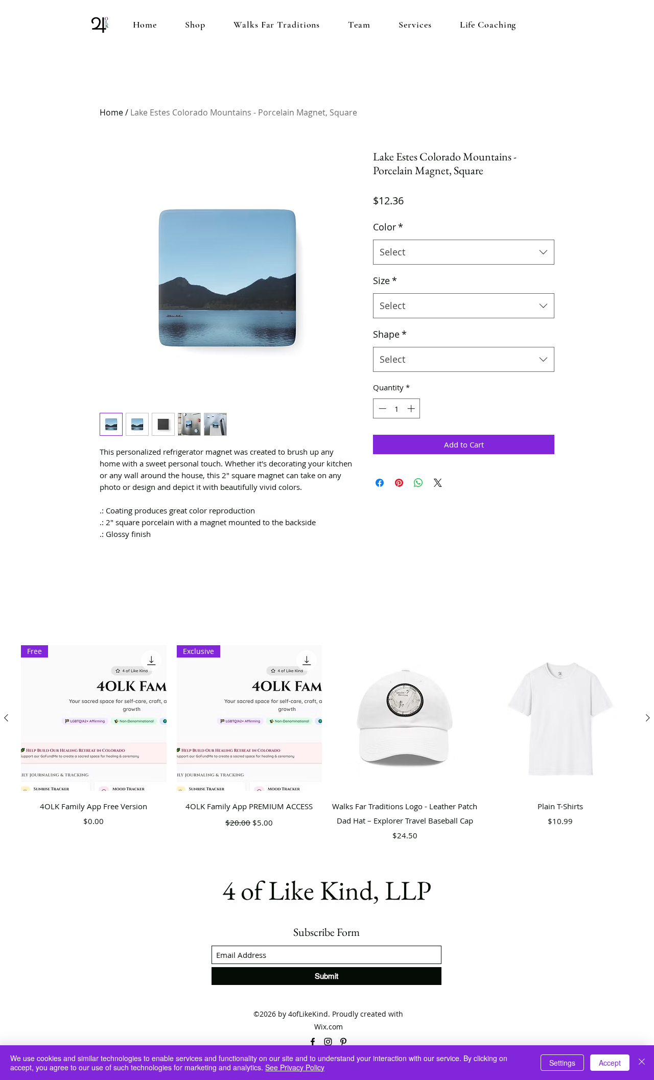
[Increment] (412, 408)
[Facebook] (313, 1042)
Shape (390, 334)
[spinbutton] (396, 408)
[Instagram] (328, 1042)
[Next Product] (648, 718)
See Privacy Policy (294, 1067)
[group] (327, 750)
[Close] (642, 1062)
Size (385, 280)
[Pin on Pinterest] (399, 483)
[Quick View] (405, 718)
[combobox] (463, 252)
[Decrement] (381, 408)
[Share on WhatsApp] (418, 483)
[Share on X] (438, 483)
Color (388, 227)
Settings (562, 1063)
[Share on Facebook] (379, 483)
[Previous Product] (6, 718)
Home (111, 112)
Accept (610, 1063)
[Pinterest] (343, 1042)
